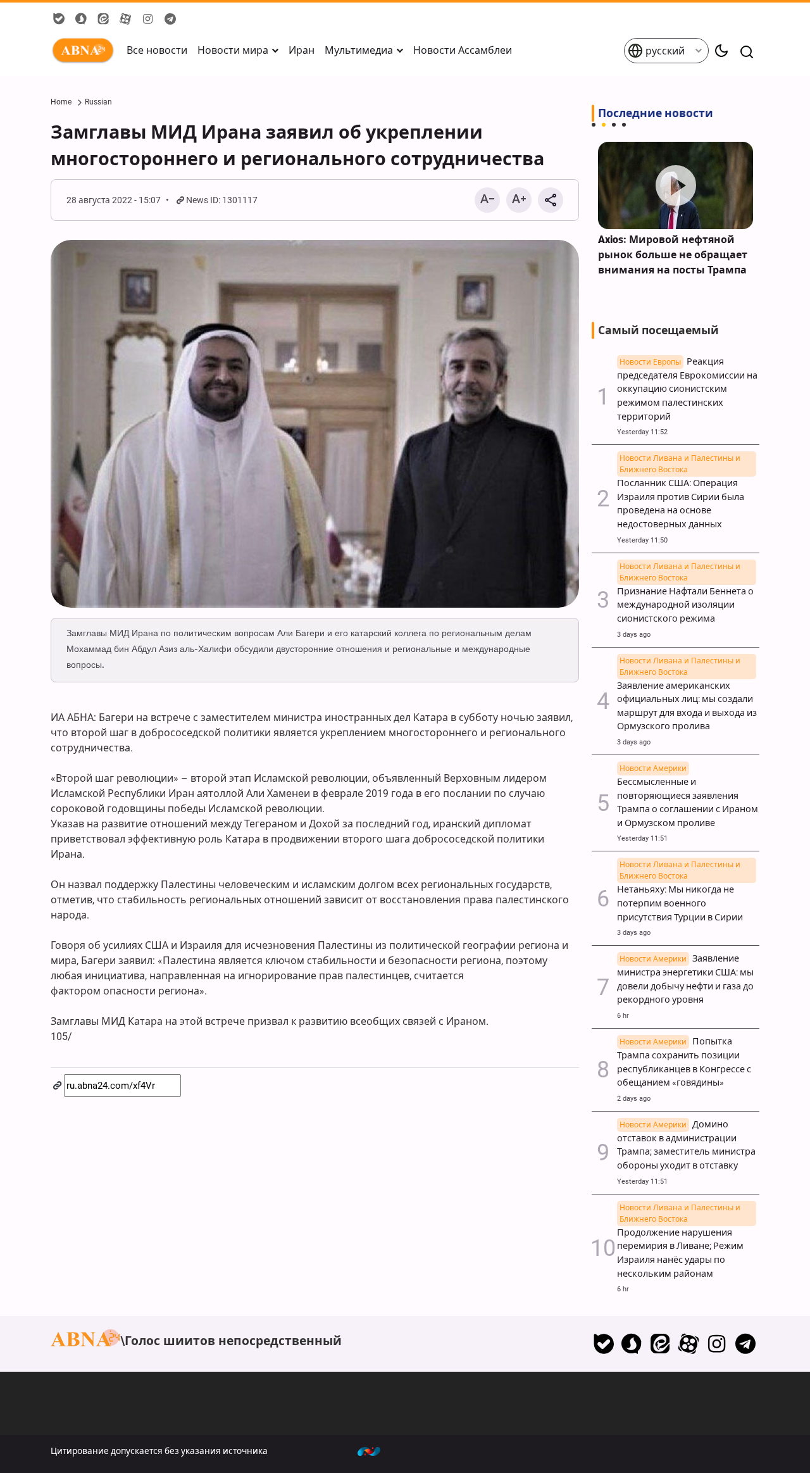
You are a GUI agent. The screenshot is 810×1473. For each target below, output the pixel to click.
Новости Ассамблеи (462, 50)
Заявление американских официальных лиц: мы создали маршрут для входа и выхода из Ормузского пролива (687, 699)
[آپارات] (689, 1344)
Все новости (157, 50)
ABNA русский (85, 51)
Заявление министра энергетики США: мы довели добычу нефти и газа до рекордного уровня (685, 979)
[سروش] (632, 1344)
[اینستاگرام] (716, 1344)
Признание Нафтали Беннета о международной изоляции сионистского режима (685, 598)
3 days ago (634, 634)
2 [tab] (604, 125)
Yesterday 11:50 (642, 540)
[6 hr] (675, 185)
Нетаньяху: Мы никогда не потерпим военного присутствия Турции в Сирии (680, 896)
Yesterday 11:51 (642, 838)
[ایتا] (660, 1344)
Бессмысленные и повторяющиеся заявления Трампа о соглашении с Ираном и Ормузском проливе (687, 796)
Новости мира (232, 50)
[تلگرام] (745, 1344)
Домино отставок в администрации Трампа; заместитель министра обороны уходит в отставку (686, 1145)
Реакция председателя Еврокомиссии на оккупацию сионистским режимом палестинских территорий (687, 389)
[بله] (603, 1344)
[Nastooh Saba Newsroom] (375, 1451)
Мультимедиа (359, 50)
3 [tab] (614, 125)
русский (664, 51)
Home (61, 101)
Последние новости (655, 113)
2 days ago (634, 1098)
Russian (98, 101)
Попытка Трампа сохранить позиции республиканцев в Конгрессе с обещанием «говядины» (684, 1062)
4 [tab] (624, 125)
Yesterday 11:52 (642, 432)
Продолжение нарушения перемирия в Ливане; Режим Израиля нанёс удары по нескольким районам (680, 1246)
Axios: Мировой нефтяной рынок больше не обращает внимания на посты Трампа (672, 255)
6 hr (623, 1016)
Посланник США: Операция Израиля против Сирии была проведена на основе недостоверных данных (680, 497)
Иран (302, 50)
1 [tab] (593, 125)
